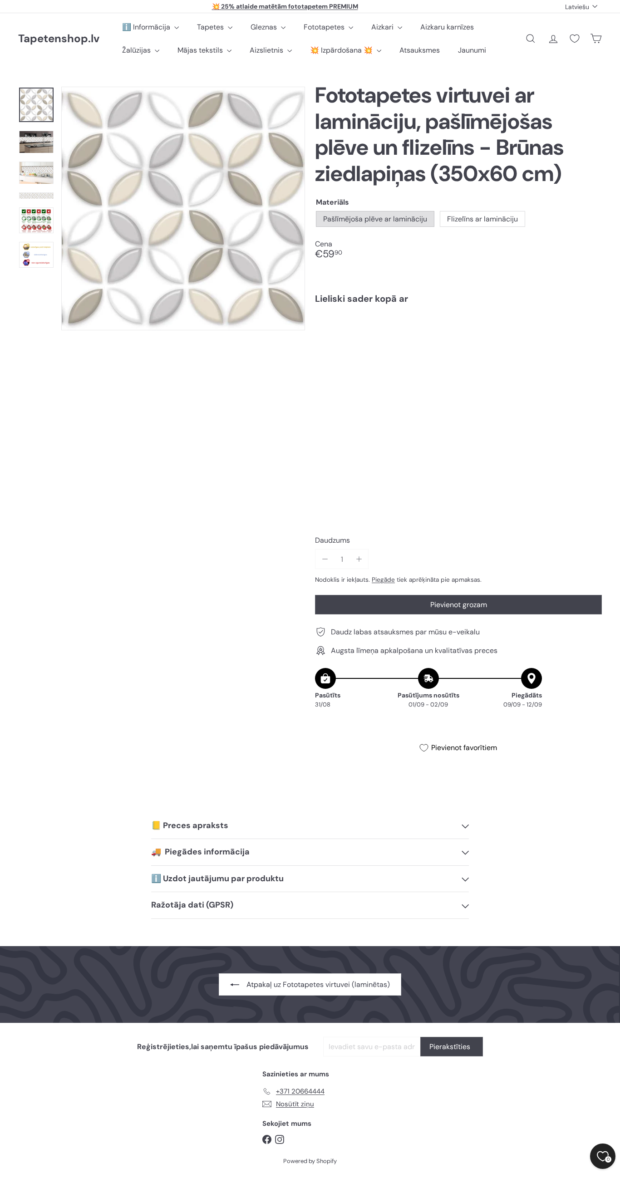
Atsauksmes (419, 50)
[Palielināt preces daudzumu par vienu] (359, 559)
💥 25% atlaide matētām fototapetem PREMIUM (285, 6)
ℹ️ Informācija (147, 27)
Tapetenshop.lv (58, 38)
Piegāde (383, 580)
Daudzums (332, 540)
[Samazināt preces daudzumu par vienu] (325, 559)
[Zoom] (183, 208)
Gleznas (265, 27)
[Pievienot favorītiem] (589, 329)
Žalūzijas (137, 50)
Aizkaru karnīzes (447, 27)
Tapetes (211, 27)
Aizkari (383, 27)
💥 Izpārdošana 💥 (342, 50)
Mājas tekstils (201, 50)
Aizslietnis (267, 50)
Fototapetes (325, 27)
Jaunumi (472, 50)
